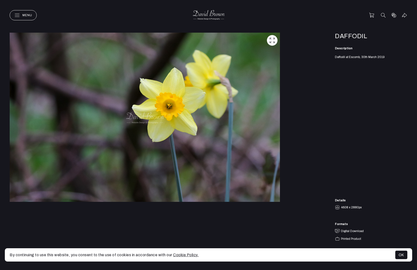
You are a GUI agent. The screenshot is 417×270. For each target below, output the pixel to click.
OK (401, 255)
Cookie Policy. (186, 255)
